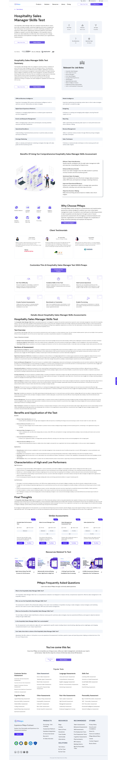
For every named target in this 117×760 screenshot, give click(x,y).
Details (20, 543)
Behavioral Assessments (80, 727)
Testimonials (61, 737)
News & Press (62, 729)
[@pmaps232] (24, 752)
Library (63, 4)
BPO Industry (77, 741)
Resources (63, 721)
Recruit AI (45, 736)
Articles (60, 727)
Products (47, 721)
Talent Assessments (79, 724)
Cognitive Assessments (80, 737)
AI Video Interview (48, 738)
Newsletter (61, 732)
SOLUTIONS (62, 743)
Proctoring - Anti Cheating (47, 725)
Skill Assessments (78, 729)
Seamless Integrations (49, 731)
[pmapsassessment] (27, 752)
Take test (18, 734)
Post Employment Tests (80, 734)
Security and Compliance (92, 728)
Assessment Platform (49, 729)
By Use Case (61, 751)
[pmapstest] (18, 752)
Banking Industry (78, 744)
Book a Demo (92, 743)
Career (91, 738)
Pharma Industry (78, 739)
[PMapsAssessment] (21, 752)
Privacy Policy (93, 724)
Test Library (61, 747)
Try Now (29, 543)
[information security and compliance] (16, 743)
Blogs (59, 724)
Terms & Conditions (94, 734)
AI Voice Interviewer (48, 734)
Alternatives (61, 739)
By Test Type (62, 749)
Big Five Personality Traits (79, 747)
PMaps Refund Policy (94, 736)
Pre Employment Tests (80, 732)
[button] (39, 4)
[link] (20, 4)
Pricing (69, 4)
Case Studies (62, 734)
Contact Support (94, 741)
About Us (91, 731)
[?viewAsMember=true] (15, 752)
